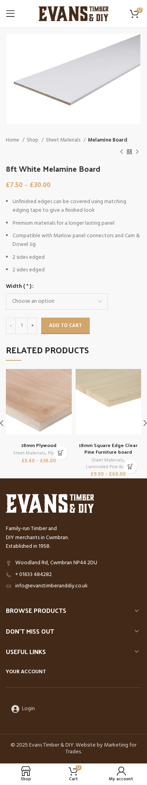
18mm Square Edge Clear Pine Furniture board (108, 448)
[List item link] (73, 575)
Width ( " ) (18, 286)
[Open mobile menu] (10, 14)
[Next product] (137, 152)
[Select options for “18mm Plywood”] (61, 453)
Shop (33, 140)
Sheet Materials (64, 140)
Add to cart (65, 326)
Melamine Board (107, 140)
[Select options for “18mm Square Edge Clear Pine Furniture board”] (130, 466)
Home (13, 140)
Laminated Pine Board (108, 467)
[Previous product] (121, 152)
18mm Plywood (38, 444)
